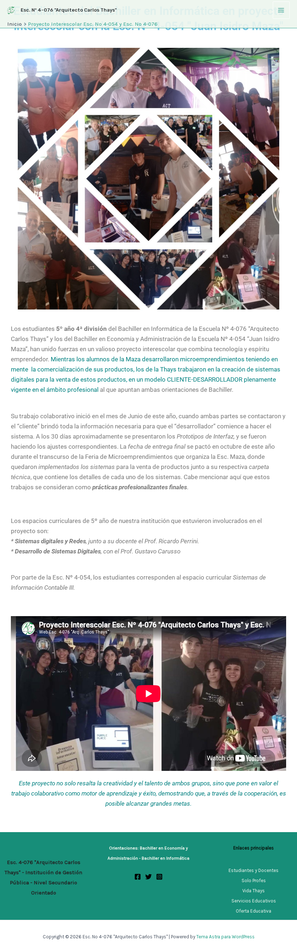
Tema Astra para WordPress (225, 936)
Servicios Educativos (253, 901)
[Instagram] (159, 876)
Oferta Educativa (253, 911)
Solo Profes (254, 880)
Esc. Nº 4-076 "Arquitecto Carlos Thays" (69, 10)
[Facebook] (137, 876)
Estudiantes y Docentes (254, 870)
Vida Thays (253, 890)
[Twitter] (148, 876)
